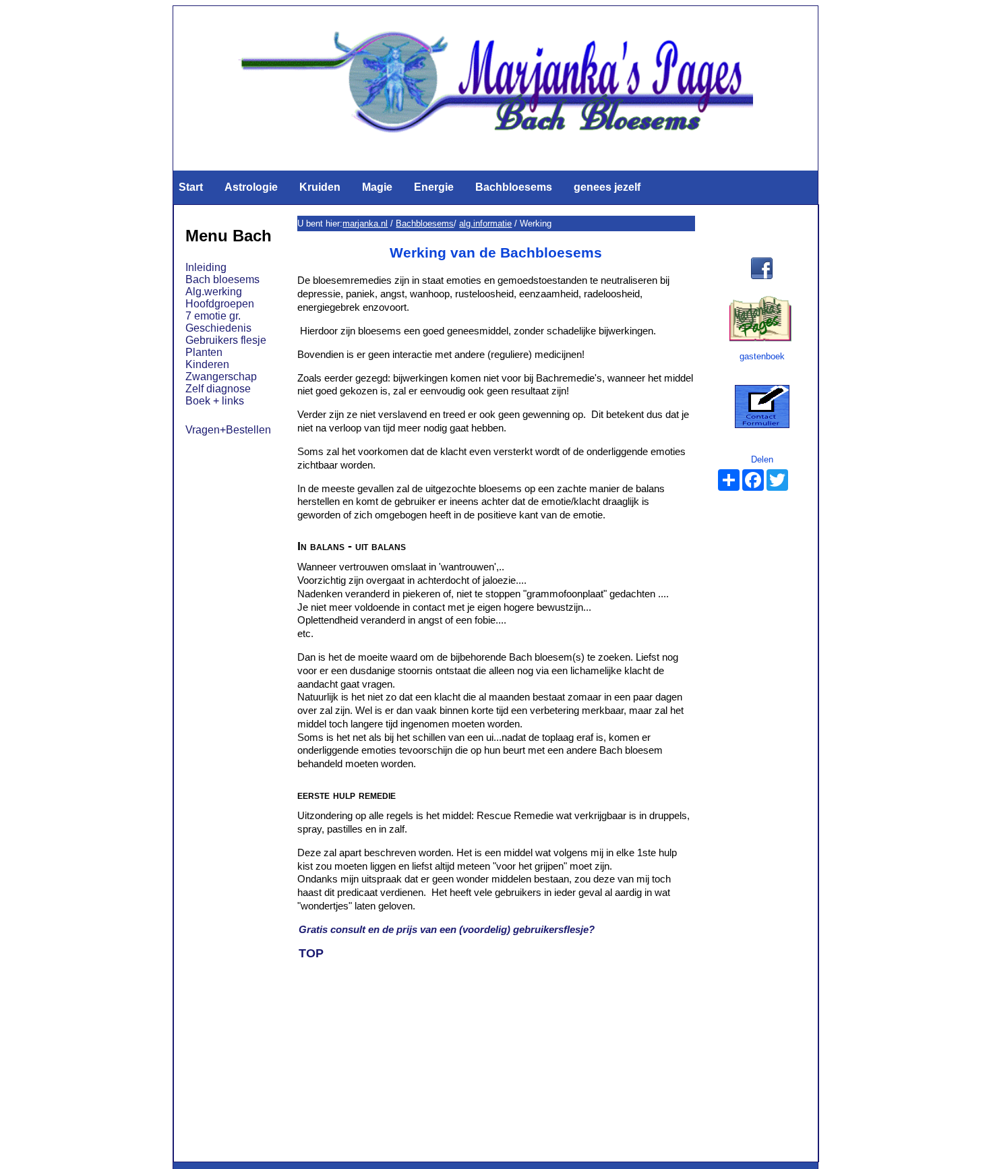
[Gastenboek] (760, 339)
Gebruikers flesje (225, 340)
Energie (434, 187)
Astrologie (251, 187)
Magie (377, 187)
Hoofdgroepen (219, 303)
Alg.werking (213, 291)
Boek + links (214, 401)
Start (191, 187)
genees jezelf (607, 187)
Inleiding (206, 267)
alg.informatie (485, 223)
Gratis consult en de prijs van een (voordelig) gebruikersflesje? (447, 929)
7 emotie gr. (213, 316)
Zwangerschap (221, 376)
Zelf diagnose (218, 388)
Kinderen (207, 364)
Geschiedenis (218, 328)
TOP (311, 953)
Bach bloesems (222, 279)
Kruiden (319, 187)
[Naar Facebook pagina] (762, 280)
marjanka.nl (365, 223)
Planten (203, 352)
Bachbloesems (513, 187)
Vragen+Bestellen (228, 430)
